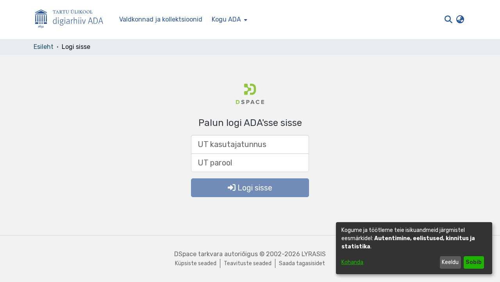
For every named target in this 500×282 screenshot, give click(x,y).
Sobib (474, 262)
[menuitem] (228, 19)
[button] (448, 19)
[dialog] (414, 248)
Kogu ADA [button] (226, 19)
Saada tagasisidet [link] (302, 263)
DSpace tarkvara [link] (198, 254)
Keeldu (450, 262)
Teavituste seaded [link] (247, 263)
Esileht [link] (44, 46)
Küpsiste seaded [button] (195, 263)
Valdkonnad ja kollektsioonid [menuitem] (160, 19)
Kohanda (352, 262)
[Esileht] (72, 19)
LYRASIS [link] (314, 254)
